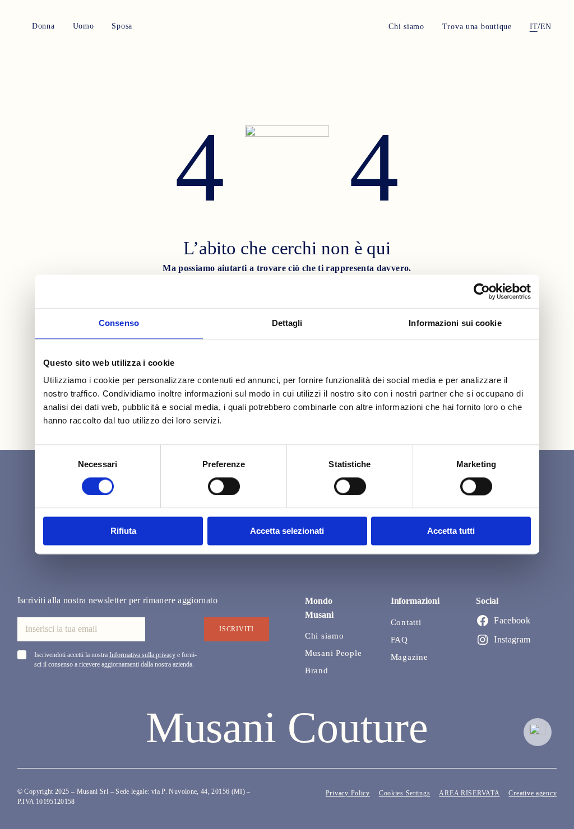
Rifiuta (123, 531)
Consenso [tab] (119, 323)
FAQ (399, 639)
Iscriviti (236, 629)
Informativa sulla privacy (142, 655)
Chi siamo (406, 27)
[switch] (224, 486)
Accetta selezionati (287, 531)
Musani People (333, 653)
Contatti (406, 622)
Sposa (122, 26)
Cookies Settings (404, 793)
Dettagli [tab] (287, 323)
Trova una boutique (477, 27)
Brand (316, 670)
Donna (43, 26)
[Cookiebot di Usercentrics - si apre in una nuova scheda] (482, 291)
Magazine (409, 657)
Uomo (83, 26)
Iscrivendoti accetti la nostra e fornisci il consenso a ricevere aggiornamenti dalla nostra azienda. (115, 659)
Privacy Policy (348, 793)
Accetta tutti (451, 531)
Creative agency (532, 793)
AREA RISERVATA (469, 793)
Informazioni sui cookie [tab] (455, 323)
